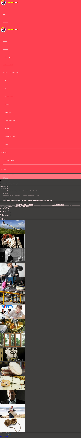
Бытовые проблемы (9, 160)
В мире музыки (8, 57)
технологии (14, 206)
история (29, 205)
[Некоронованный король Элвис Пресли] (12, 247)
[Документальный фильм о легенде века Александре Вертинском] (12, 262)
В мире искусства (8, 64)
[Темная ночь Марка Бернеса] (12, 361)
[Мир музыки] (9, 5)
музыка (50, 205)
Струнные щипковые (10, 120)
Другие (6, 144)
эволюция (24, 206)
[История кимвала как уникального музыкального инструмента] (12, 431)
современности (9, 206)
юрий (28, 206)
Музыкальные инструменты (11, 72)
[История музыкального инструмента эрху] (12, 276)
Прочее (5, 152)
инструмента (21, 205)
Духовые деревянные (10, 96)
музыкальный (66, 205)
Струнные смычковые (10, 80)
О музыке (5, 49)
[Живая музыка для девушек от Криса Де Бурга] (12, 403)
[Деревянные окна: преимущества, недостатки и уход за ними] (12, 346)
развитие (4, 206)
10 (0, 213)
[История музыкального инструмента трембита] (12, 233)
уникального (19, 206)
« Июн (1, 218)
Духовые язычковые (10, 136)
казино (35, 205)
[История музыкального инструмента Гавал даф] (12, 375)
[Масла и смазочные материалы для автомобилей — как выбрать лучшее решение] (12, 332)
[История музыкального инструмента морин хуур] (12, 389)
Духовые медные (9, 88)
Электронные (8, 104)
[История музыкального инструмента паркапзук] (12, 417)
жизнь (10, 205)
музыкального (58, 205)
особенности (77, 205)
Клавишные (8, 112)
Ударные (7, 128)
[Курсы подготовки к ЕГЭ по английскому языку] (12, 318)
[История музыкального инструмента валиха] (12, 290)
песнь (1, 206)
